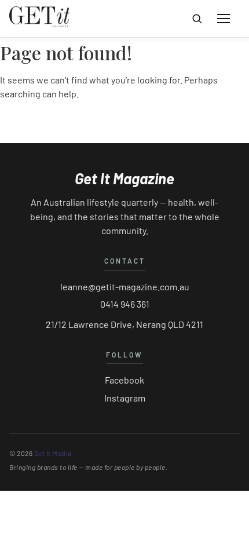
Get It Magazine (124, 178)
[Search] (197, 18)
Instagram (124, 397)
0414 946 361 (124, 303)
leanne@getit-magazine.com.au (124, 286)
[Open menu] (223, 18)
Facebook (124, 379)
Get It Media (53, 453)
